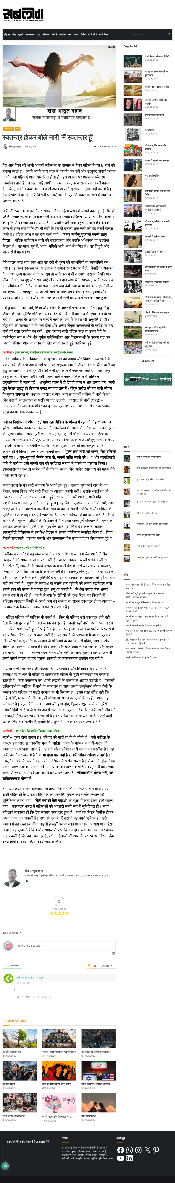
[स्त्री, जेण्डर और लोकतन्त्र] (20, 1102)
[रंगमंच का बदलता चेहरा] (133, 119)
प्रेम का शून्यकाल (89, 1115)
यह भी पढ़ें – (24, 547)
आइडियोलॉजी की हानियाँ (155, 251)
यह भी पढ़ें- (38, 352)
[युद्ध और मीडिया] (20, 1070)
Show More (148, 360)
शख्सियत (45, 34)
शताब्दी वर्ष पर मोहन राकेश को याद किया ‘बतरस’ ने (147, 616)
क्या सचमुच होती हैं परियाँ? (147, 512)
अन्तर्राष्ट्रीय (67, 1154)
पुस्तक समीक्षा (92, 1154)
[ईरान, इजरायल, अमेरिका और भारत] (99, 1070)
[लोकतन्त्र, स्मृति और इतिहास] (133, 286)
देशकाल (81, 1154)
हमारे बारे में (92, 34)
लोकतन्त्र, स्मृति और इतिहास (157, 281)
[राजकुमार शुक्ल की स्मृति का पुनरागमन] (133, 76)
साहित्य (102, 1151)
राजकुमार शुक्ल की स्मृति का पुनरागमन (152, 557)
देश (38, 34)
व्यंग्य (88, 1151)
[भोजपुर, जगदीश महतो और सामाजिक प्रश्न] (133, 332)
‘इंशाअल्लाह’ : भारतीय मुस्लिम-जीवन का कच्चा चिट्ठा (148, 648)
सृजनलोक (66, 1151)
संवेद (14, 34)
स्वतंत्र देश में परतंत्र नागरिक (157, 86)
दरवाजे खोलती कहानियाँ (136, 625)
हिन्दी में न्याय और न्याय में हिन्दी (157, 56)
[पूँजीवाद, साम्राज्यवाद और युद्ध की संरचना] (59, 1038)
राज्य (70, 34)
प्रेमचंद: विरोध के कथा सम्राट (157, 312)
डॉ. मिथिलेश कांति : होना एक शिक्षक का (152, 501)
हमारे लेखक (104, 34)
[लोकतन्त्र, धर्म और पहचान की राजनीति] (133, 226)
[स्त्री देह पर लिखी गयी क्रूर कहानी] (59, 1070)
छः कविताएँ (149, 130)
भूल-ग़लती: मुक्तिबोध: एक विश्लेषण (150, 479)
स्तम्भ (76, 34)
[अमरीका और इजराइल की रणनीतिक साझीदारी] (133, 210)
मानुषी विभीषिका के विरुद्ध (136, 657)
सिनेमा (83, 34)
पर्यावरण (102, 1154)
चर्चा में (54, 34)
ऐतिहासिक (103, 1158)
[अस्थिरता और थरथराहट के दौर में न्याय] (133, 271)
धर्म (73, 1158)
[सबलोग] (23, 15)
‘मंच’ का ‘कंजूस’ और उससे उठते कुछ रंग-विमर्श (145, 630)
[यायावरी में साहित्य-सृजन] (133, 241)
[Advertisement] (148, 415)
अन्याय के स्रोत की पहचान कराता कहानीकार (144, 607)
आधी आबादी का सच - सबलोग (29, 977)
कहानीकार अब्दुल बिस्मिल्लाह (138, 602)
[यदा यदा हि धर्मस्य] (133, 180)
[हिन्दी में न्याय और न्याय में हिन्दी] (133, 61)
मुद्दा (73, 1151)
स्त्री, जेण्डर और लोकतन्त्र (14, 1115)
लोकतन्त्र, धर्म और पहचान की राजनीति (152, 523)
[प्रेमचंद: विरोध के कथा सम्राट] (133, 317)
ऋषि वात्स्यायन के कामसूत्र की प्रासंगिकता (154, 468)
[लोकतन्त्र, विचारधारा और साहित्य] (133, 150)
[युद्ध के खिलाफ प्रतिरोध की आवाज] (99, 1038)
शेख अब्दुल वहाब (15, 146)
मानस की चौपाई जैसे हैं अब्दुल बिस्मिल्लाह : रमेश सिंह (149, 584)
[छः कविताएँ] (133, 134)
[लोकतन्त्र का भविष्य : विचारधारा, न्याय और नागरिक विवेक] (133, 301)
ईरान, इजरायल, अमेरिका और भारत (96, 1083)
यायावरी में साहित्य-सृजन (155, 236)
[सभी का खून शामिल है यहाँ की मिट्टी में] (133, 347)
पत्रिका (7, 34)
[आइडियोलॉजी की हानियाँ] (133, 256)
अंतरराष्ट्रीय (8, 128)
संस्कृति (79, 1158)
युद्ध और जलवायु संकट (12, 1051)
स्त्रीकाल (81, 1151)
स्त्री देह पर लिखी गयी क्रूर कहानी (56, 1083)
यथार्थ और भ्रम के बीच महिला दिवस (56, 1116)
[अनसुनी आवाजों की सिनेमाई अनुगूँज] (133, 104)
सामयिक (62, 34)
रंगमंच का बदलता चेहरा (154, 114)
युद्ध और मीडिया (9, 1083)
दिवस (17, 128)
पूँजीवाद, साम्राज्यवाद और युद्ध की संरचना (59, 1051)
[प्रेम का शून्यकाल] (99, 1102)
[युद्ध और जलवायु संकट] (20, 1038)
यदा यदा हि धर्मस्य (152, 175)
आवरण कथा (30, 34)
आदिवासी (66, 1158)
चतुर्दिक (94, 1158)
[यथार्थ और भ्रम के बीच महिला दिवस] (59, 1103)
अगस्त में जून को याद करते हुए (157, 160)
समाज (86, 1158)
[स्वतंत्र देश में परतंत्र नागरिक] (133, 90)
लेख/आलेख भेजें (41, 1141)
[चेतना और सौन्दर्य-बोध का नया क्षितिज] (133, 195)
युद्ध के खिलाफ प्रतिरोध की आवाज (96, 1051)
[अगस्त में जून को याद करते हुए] (133, 165)
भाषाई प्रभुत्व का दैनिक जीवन (148, 535)
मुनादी (20, 34)
